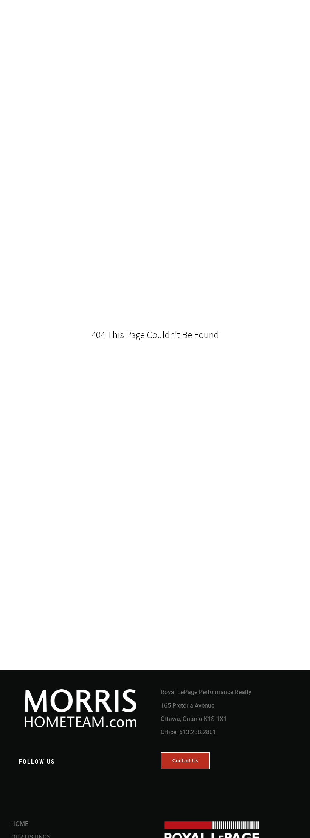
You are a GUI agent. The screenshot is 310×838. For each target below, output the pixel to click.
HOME (19, 823)
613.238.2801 (197, 732)
